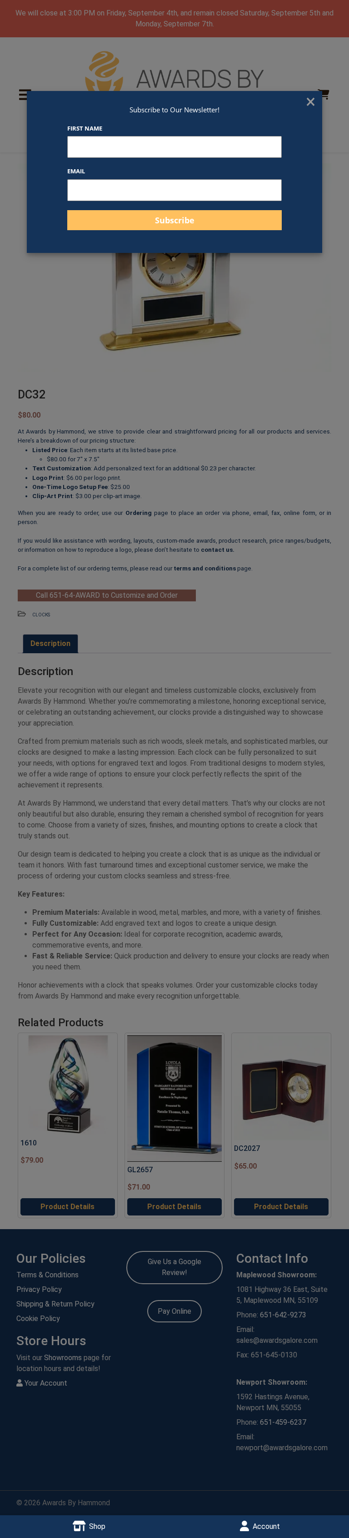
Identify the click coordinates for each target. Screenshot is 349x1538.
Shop (97, 1526)
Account (266, 1526)
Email (76, 171)
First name (84, 128)
